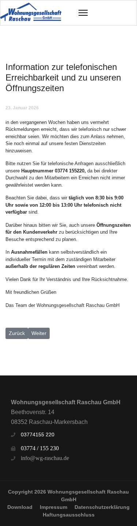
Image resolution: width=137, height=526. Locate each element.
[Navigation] (83, 13)
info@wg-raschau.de (45, 458)
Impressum (53, 507)
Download (20, 507)
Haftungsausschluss (69, 515)
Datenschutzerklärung (102, 507)
